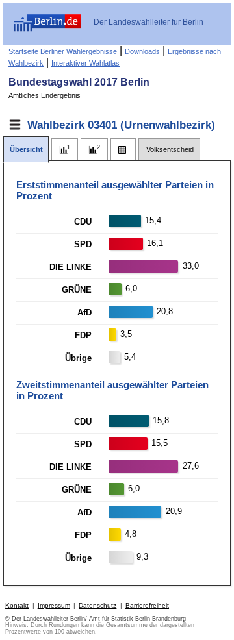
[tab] (26, 149)
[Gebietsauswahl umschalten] (15, 124)
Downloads (142, 51)
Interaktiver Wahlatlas (85, 63)
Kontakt (17, 605)
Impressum (54, 605)
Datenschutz (97, 605)
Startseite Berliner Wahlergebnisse (62, 51)
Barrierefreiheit (147, 605)
